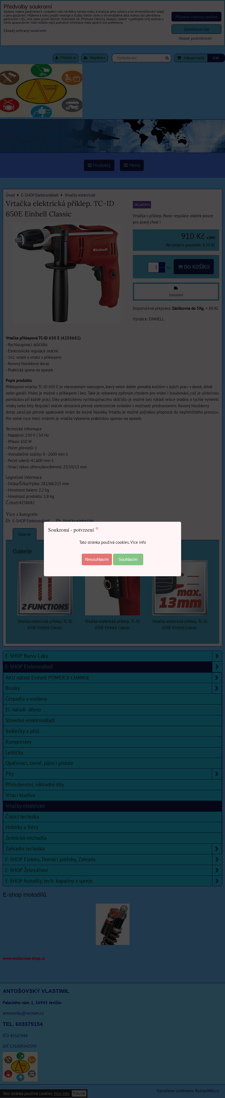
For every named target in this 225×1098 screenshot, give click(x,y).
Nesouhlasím (97, 559)
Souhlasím (128, 559)
